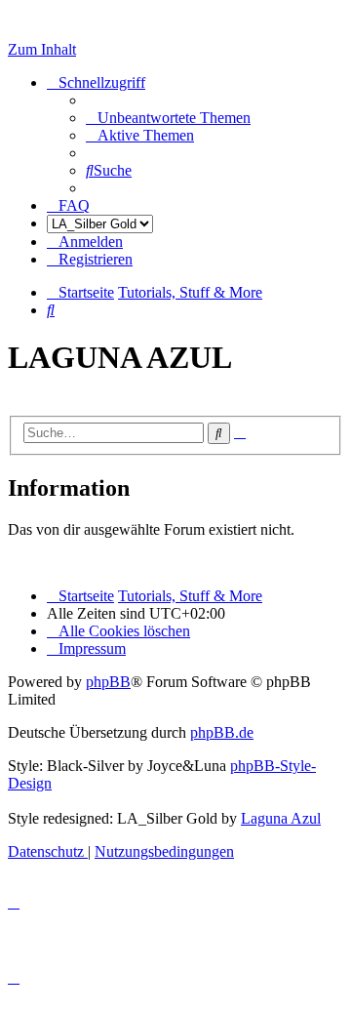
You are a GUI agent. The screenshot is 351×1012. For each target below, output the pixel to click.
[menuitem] (168, 117)
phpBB (108, 681)
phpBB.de (222, 732)
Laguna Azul (281, 818)
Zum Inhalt (42, 49)
